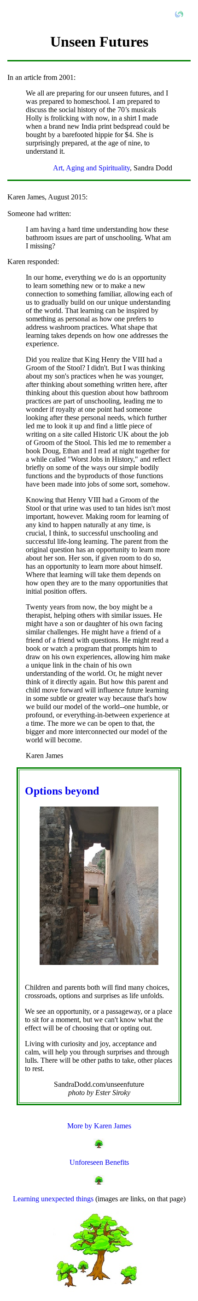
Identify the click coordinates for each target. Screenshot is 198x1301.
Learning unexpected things (54, 1199)
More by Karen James (99, 1126)
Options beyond (62, 791)
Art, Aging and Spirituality (91, 168)
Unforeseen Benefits (99, 1162)
